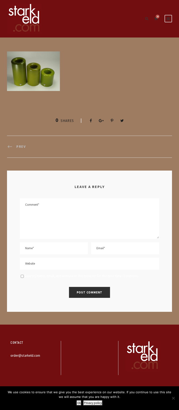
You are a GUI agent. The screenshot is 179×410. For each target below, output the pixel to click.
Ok (79, 403)
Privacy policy (93, 403)
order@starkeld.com (25, 355)
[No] (173, 398)
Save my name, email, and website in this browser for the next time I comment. (81, 276)
